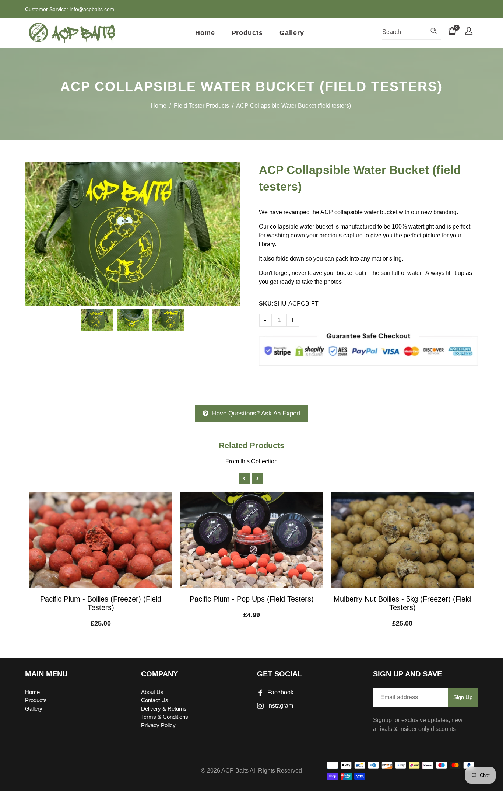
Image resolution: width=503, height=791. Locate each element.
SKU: (266, 303)
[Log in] (468, 32)
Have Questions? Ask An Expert (256, 413)
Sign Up (462, 697)
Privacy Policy (158, 725)
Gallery (291, 32)
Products (247, 32)
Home (205, 32)
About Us (152, 692)
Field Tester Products (201, 105)
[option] (132, 234)
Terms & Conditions (164, 717)
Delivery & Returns (164, 708)
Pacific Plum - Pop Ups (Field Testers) (252, 599)
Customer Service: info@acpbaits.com (69, 9)
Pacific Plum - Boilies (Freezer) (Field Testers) (100, 603)
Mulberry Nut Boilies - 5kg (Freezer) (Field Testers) (402, 603)
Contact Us (154, 700)
